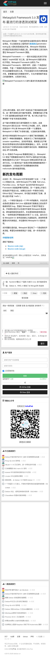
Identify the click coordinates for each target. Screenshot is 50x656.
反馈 (18, 636)
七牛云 (13, 649)
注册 (11, 379)
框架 (15, 293)
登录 (23, 305)
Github (25, 636)
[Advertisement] (20, 540)
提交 (42, 343)
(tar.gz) (17, 248)
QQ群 (12, 636)
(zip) (15, 246)
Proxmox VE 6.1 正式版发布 (14, 617)
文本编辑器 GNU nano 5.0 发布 (16, 468)
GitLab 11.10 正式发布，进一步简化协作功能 (20, 464)
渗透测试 (33, 43)
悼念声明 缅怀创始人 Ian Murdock (16, 590)
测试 (25, 293)
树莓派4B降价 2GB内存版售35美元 (17, 621)
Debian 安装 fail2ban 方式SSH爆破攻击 (19, 609)
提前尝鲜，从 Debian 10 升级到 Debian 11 (20, 480)
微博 (13, 263)
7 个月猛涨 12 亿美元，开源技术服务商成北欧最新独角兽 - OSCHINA (26, 486)
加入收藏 (6, 263)
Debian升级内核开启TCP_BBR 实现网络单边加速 (22, 457)
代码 (44, 293)
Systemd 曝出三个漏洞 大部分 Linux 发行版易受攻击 (25, 283)
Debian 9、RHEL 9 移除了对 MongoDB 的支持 (26, 285)
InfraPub (9, 257)
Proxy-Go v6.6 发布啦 (12, 461)
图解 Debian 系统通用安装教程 (15, 597)
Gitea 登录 (26, 392)
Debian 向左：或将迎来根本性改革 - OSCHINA (21, 491)
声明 (32, 636)
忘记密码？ (43, 379)
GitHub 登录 (26, 387)
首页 (5, 11)
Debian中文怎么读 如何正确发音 (16, 601)
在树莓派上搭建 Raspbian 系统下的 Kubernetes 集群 (23, 624)
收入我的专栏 (12, 273)
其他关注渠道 (25, 442)
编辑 (4, 310)
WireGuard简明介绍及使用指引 (16, 613)
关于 (6, 636)
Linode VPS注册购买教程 (14, 476)
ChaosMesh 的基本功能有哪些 (15, 495)
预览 (12, 310)
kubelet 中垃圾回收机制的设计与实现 (18, 472)
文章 (12, 11)
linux (35, 293)
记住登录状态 (9, 371)
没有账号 (38, 305)
